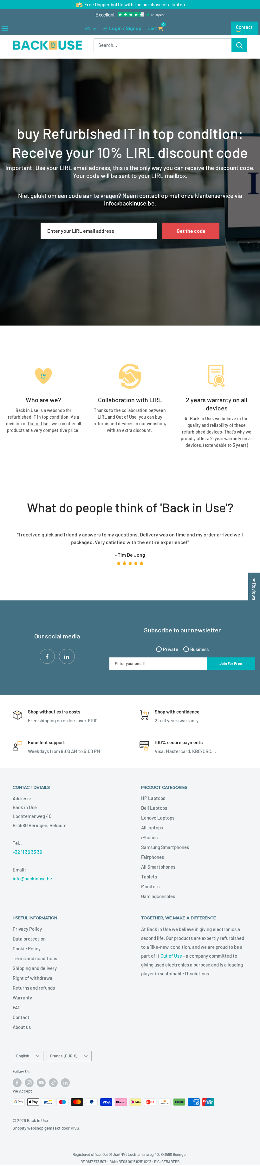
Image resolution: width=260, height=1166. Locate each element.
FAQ (17, 1008)
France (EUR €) (63, 1056)
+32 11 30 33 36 (27, 852)
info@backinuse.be (32, 879)
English (22, 1056)
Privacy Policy (27, 929)
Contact (244, 27)
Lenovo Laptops (157, 818)
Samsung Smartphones (165, 848)
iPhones (149, 838)
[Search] (239, 46)
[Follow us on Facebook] (17, 1083)
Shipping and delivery (35, 969)
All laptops (152, 828)
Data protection (29, 939)
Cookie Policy (27, 949)
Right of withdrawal (33, 978)
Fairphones (152, 858)
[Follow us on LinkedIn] (65, 1083)
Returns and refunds (34, 988)
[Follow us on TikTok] (53, 1083)
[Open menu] (5, 29)
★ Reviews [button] (254, 589)
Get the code (191, 231)
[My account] (105, 29)
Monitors (150, 887)
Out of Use (171, 956)
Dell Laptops (154, 809)
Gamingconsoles (158, 897)
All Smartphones (158, 868)
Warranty (22, 998)
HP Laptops (153, 799)
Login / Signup (125, 29)
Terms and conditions (35, 959)
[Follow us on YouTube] (41, 1083)
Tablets (149, 877)
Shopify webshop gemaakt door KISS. (47, 1128)
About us (22, 1027)
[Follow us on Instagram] (29, 1083)
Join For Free (230, 664)
